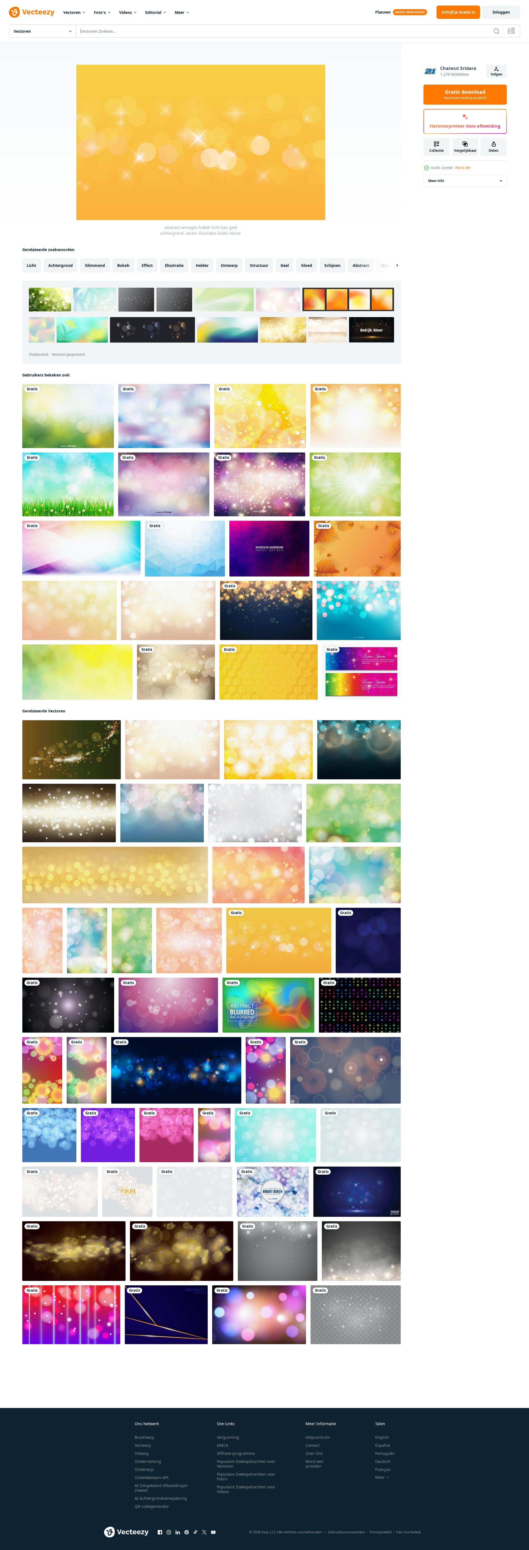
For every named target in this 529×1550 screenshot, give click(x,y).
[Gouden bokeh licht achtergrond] (176, 672)
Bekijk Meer (371, 329)
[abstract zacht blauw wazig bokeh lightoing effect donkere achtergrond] (359, 749)
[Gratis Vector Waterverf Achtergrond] (269, 548)
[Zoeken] (496, 31)
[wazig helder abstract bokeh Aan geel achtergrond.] (268, 749)
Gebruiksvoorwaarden (346, 1531)
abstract (361, 265)
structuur (259, 265)
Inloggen (501, 12)
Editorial (153, 12)
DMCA (222, 1445)
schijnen (332, 265)
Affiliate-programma (236, 1453)
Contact (312, 1445)
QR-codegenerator (152, 1506)
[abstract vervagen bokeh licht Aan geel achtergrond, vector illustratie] (278, 940)
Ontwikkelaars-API (152, 1477)
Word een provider (314, 1464)
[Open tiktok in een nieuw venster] (195, 1532)
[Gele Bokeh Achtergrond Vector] (260, 416)
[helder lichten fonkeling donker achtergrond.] (71, 749)
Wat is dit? (463, 167)
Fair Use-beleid (408, 1531)
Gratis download (465, 94)
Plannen (383, 12)
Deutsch (382, 1461)
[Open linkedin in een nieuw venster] (178, 1532)
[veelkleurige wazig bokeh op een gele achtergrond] (353, 813)
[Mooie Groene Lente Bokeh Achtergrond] (355, 484)
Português (384, 1453)
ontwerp (229, 265)
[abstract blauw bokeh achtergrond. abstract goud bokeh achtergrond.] (368, 940)
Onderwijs (144, 1469)
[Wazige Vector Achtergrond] (68, 416)
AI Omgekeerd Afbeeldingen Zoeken (161, 1488)
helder (202, 265)
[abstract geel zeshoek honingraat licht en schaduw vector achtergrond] (268, 672)
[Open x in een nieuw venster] (204, 1532)
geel (284, 265)
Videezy (142, 1453)
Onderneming (148, 1461)
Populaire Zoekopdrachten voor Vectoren (246, 1464)
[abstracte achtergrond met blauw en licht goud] (166, 1314)
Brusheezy (144, 1437)
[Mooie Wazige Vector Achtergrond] (164, 416)
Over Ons (314, 1453)
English (382, 1437)
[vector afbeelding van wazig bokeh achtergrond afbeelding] (74, 1251)
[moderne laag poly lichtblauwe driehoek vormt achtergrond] (185, 548)
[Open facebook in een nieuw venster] (160, 1532)
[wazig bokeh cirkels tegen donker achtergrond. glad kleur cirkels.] (345, 1070)
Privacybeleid (381, 1531)
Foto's (100, 12)
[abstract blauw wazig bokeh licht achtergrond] (162, 813)
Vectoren (72, 12)
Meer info (436, 180)
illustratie (174, 265)
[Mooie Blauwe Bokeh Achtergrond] (359, 610)
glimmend (95, 265)
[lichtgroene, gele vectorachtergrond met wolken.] (77, 672)
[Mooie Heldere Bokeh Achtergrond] (273, 1192)
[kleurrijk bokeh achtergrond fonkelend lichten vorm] (360, 1005)
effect (147, 265)
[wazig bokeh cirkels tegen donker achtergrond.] (68, 1005)
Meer (179, 12)
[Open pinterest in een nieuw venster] (186, 1532)
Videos (125, 12)
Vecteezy (143, 1445)
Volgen (496, 74)
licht (31, 265)
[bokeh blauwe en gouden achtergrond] (266, 610)
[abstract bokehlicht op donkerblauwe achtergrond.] (176, 1070)
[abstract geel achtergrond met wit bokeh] (355, 416)
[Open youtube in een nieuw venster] (213, 1532)
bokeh (123, 265)
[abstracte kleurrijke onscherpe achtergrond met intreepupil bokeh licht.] (268, 1005)
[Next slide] (392, 265)
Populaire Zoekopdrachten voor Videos (246, 1489)
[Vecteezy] (31, 12)
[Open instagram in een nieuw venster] (169, 1532)
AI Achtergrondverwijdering (161, 1498)
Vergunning (228, 1437)
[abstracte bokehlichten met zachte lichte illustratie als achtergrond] (60, 1192)
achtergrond (60, 265)
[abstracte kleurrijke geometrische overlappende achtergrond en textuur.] (81, 548)
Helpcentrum (317, 1437)
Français (383, 1469)
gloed (306, 265)
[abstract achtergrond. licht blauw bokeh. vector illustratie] (275, 1135)
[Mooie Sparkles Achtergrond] (259, 484)
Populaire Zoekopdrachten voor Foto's (246, 1476)
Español (382, 1445)
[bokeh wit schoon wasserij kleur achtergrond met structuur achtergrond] (255, 813)
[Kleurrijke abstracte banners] (361, 672)
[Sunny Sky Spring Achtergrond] (68, 484)
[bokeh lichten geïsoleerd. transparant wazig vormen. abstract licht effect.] (277, 1251)
